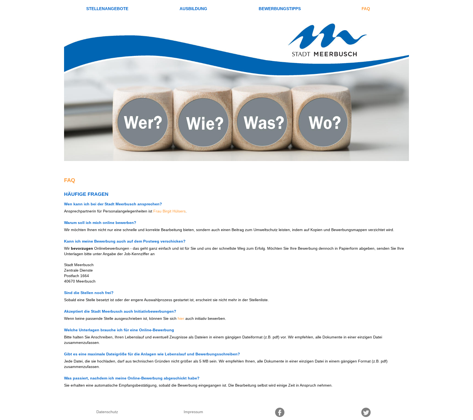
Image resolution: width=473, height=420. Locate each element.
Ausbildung (193, 8)
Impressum (193, 412)
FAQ (366, 8)
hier (181, 318)
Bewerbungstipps (280, 8)
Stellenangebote (107, 8)
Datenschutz (107, 412)
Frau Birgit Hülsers (169, 211)
